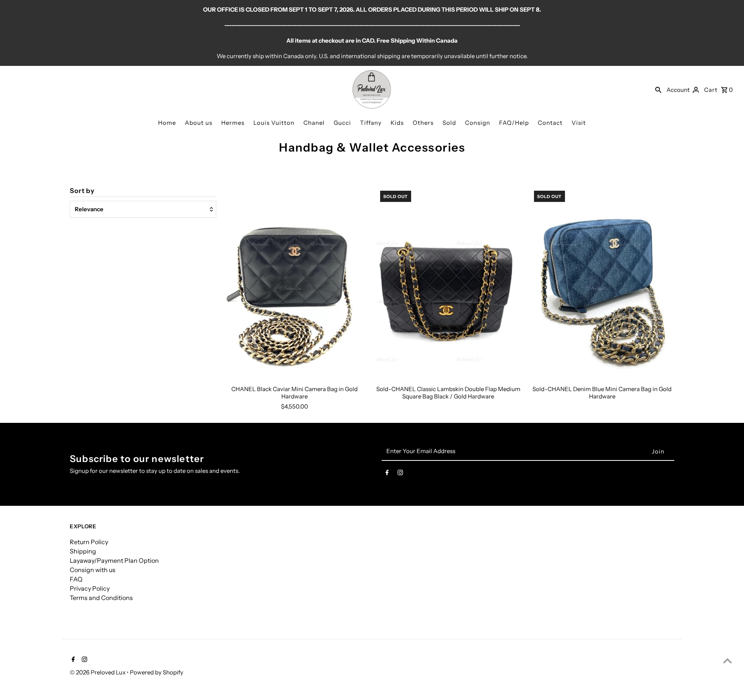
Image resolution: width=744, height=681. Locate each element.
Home (167, 122)
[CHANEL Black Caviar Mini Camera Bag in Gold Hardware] (294, 283)
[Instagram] (400, 474)
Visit (579, 122)
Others (423, 122)
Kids (397, 122)
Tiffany (371, 122)
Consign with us (92, 570)
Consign (477, 122)
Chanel (314, 122)
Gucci (342, 122)
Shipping (83, 551)
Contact (550, 122)
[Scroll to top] (727, 660)
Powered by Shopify (156, 672)
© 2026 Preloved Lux (98, 672)
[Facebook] (387, 474)
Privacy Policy (90, 588)
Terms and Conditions (101, 598)
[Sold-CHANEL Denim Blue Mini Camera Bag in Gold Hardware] (602, 283)
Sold (449, 122)
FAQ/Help (514, 122)
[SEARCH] (658, 89)
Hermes (233, 122)
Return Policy (89, 542)
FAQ (76, 579)
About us (198, 122)
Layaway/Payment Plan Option (114, 560)
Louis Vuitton (273, 122)
